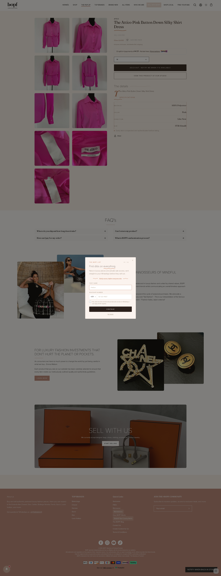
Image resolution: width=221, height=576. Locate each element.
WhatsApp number (96, 292)
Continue (110, 309)
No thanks (110, 314)
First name (93, 283)
